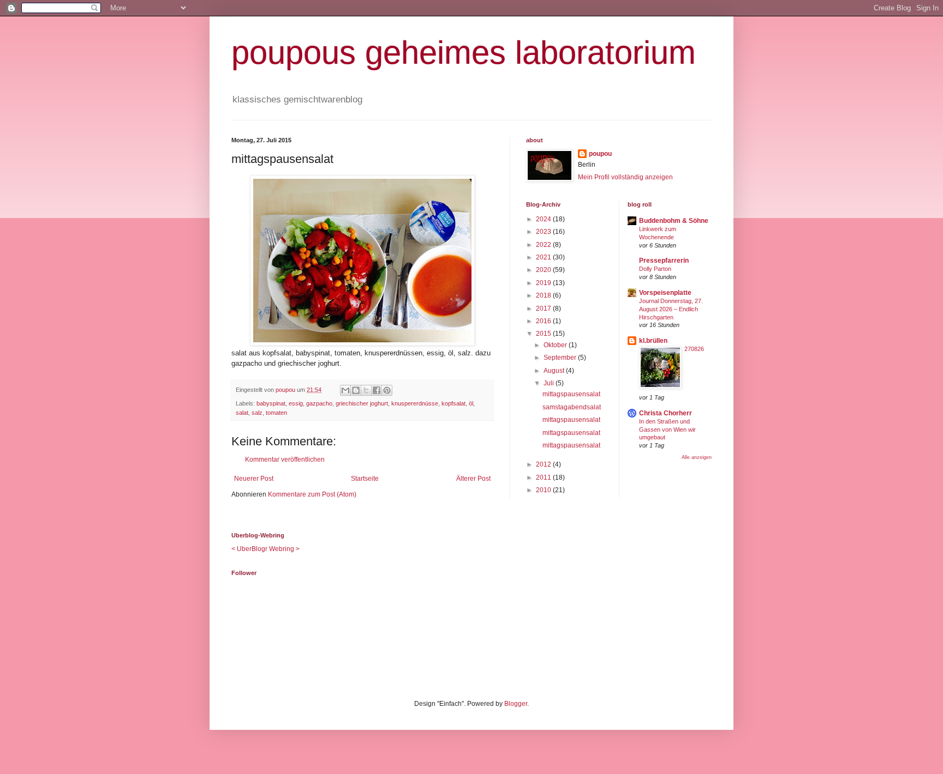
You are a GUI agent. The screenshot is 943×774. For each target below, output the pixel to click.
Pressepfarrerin (664, 260)
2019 (544, 283)
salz (257, 412)
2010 (544, 490)
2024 (544, 219)
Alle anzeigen (697, 457)
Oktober (556, 345)
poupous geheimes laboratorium (463, 52)
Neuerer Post (253, 478)
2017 (544, 308)
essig (296, 403)
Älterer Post (473, 478)
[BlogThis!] (355, 390)
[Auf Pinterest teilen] (386, 390)
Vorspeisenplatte (665, 293)
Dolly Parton (655, 268)
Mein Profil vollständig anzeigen (625, 177)
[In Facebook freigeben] (376, 390)
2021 (544, 257)
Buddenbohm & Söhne (673, 221)
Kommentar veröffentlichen (285, 459)
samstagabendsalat (571, 407)
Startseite (365, 478)
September (561, 357)
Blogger (515, 704)
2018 (544, 295)
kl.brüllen (653, 340)
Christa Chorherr (665, 413)
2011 (544, 477)
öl (471, 403)
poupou (600, 154)
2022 (544, 245)
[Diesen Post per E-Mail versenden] (345, 390)
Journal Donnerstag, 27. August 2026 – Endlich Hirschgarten (671, 309)
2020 (544, 270)
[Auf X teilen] (366, 390)
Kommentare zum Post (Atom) (312, 494)
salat (242, 412)
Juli (550, 383)
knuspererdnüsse (414, 403)
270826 (694, 349)
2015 (544, 333)
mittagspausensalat (571, 394)
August (555, 370)
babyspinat (270, 403)
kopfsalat (453, 403)
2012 (544, 464)
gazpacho (319, 403)
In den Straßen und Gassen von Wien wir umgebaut (667, 429)
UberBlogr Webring (265, 549)
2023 (544, 231)
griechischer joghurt (362, 403)
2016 (544, 321)
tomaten (276, 412)
